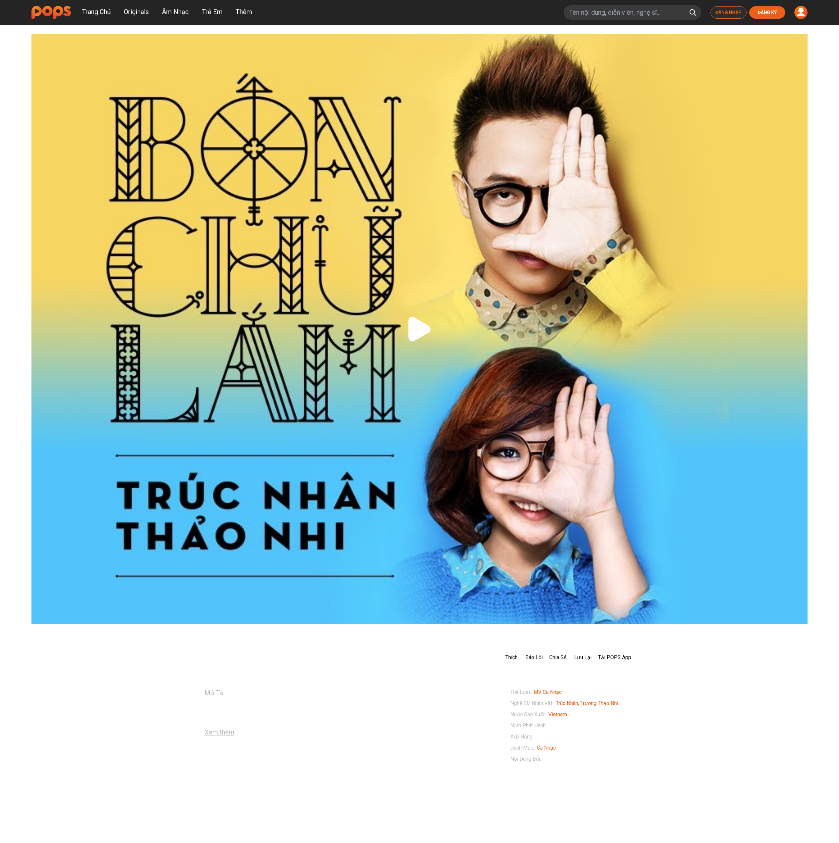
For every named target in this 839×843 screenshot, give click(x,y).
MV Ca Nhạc (548, 692)
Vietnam (557, 714)
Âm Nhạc (175, 12)
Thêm (244, 12)
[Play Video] (419, 329)
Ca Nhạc (546, 748)
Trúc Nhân (567, 703)
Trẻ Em (212, 12)
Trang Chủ (96, 12)
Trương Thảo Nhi (599, 703)
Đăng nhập (728, 12)
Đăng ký (767, 12)
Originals (136, 12)
